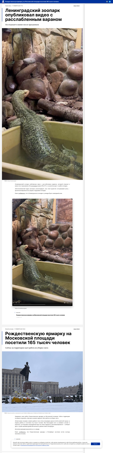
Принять (96, 443)
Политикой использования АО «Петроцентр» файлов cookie (35, 445)
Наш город (77, 5)
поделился (34, 186)
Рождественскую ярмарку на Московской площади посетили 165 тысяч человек (40, 315)
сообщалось (21, 193)
